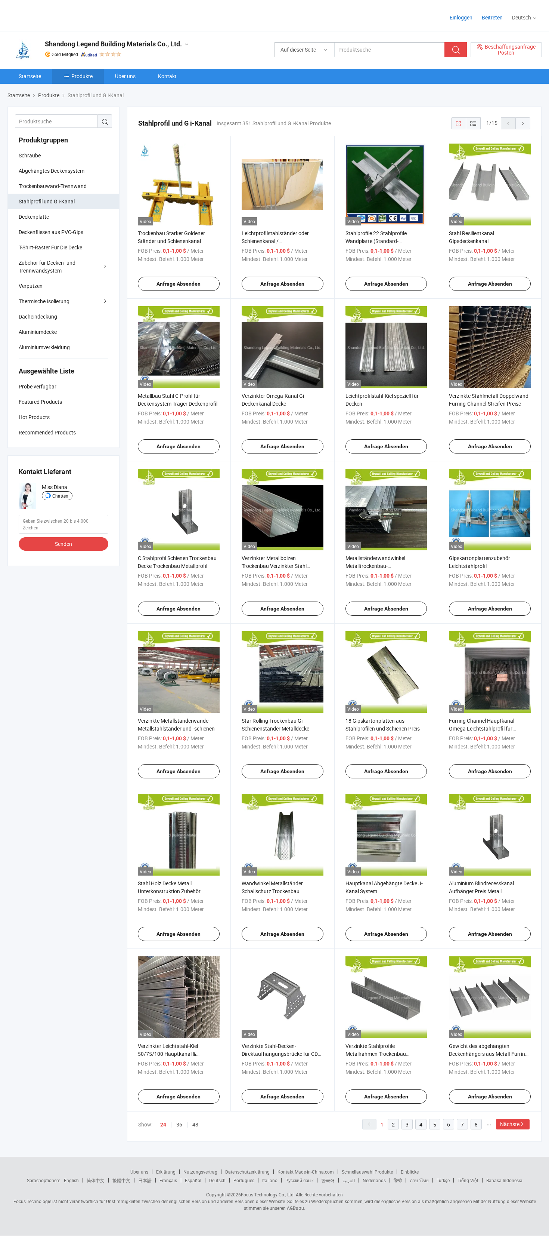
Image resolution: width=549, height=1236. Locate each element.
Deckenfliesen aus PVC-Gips (51, 232)
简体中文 (96, 1180)
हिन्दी (398, 1180)
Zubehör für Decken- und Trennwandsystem (47, 266)
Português (243, 1180)
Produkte (82, 76)
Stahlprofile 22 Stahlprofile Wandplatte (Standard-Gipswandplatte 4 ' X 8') (376, 241)
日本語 (145, 1180)
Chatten (60, 496)
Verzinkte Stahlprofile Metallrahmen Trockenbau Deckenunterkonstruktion (375, 1053)
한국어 (328, 1180)
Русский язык (299, 1180)
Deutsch (217, 1180)
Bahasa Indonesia (504, 1180)
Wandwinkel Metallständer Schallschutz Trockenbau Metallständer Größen (272, 891)
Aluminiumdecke (38, 331)
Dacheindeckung (38, 316)
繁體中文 (121, 1180)
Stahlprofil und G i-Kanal (47, 201)
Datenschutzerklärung (247, 1172)
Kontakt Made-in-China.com (305, 1172)
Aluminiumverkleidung (44, 347)
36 (179, 1124)
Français (168, 1180)
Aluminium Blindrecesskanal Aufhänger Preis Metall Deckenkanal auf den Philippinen (486, 891)
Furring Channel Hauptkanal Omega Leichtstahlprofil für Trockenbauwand (481, 728)
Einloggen (461, 17)
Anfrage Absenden (178, 284)
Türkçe (443, 1180)
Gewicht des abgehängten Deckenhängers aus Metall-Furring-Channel (489, 1053)
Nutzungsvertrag (200, 1172)
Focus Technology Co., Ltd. (268, 1194)
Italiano (269, 1180)
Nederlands (374, 1180)
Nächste (509, 1124)
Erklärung (166, 1172)
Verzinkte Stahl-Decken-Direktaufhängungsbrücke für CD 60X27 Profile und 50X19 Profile (280, 1053)
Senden (63, 543)
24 (163, 1125)
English (71, 1180)
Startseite (30, 76)
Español (193, 1180)
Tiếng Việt (468, 1180)
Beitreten (492, 17)
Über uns (125, 76)
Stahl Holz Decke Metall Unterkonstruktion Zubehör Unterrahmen (169, 891)
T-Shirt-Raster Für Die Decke (50, 247)
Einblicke (410, 1172)
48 (195, 1124)
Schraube (30, 155)
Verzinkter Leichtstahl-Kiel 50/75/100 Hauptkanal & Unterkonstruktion (168, 1053)
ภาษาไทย (419, 1180)
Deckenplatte (34, 216)
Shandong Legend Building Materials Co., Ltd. (113, 44)
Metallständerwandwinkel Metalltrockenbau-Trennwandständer (375, 565)
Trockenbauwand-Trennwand (53, 186)
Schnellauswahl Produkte (367, 1172)
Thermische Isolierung (44, 301)
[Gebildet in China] (55, 15)
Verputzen (31, 285)
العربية (348, 1180)
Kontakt (167, 76)
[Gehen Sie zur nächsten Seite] (523, 123)
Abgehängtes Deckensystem (51, 170)
